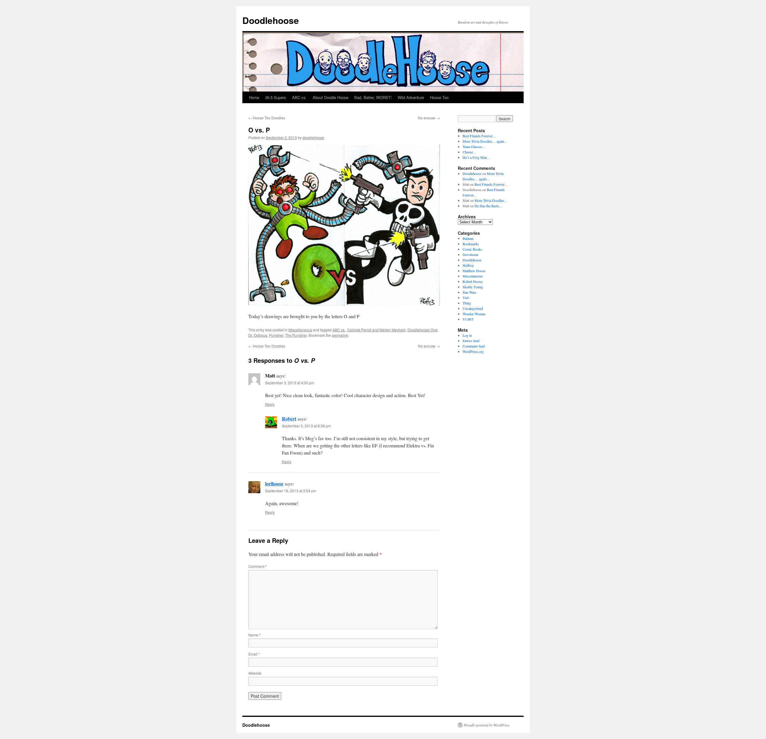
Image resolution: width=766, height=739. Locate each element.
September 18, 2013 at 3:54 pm (290, 490)
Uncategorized (473, 308)
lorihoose (274, 483)
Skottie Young (473, 286)
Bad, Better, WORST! (373, 97)
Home (254, 97)
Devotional (470, 254)
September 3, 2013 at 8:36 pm (306, 425)
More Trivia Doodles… (491, 200)
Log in (467, 335)
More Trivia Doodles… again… (485, 141)
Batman (468, 238)
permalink (340, 335)
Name (254, 634)
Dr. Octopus (257, 335)
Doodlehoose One (422, 329)
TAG (466, 297)
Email (254, 653)
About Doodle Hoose (330, 97)
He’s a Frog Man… (476, 157)
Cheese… (469, 152)
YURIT (468, 319)
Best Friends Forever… (479, 135)
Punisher (276, 335)
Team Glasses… (474, 146)
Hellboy (468, 265)
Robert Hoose (472, 281)
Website (255, 673)
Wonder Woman (474, 313)
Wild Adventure (411, 97)
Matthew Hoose (474, 270)
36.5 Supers (275, 97)
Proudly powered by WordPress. (487, 725)
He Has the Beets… (489, 205)
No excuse (429, 117)
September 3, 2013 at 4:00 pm (289, 382)
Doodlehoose (270, 20)
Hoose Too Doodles (266, 117)
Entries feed (471, 340)
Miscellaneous (300, 329)
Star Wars (469, 292)
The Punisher (296, 335)
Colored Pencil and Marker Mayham (376, 329)
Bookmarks (471, 243)
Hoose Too (439, 97)
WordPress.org (473, 351)
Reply (270, 404)
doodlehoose (313, 137)
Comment (257, 566)
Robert (289, 418)
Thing (467, 303)
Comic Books (472, 249)
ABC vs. (299, 97)
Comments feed (474, 346)
